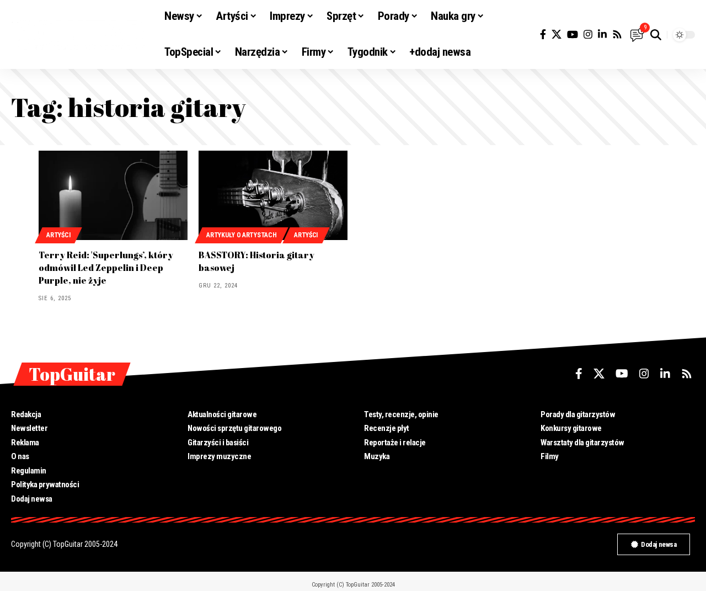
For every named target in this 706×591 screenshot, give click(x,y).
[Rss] (617, 34)
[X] (556, 34)
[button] (655, 34)
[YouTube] (572, 34)
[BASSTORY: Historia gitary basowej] (273, 195)
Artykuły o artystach (241, 235)
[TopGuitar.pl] (79, 34)
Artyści (58, 235)
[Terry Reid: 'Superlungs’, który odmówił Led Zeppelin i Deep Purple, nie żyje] (113, 195)
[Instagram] (588, 34)
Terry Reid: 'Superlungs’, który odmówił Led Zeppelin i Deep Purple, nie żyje (106, 267)
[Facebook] (543, 34)
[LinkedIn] (602, 34)
